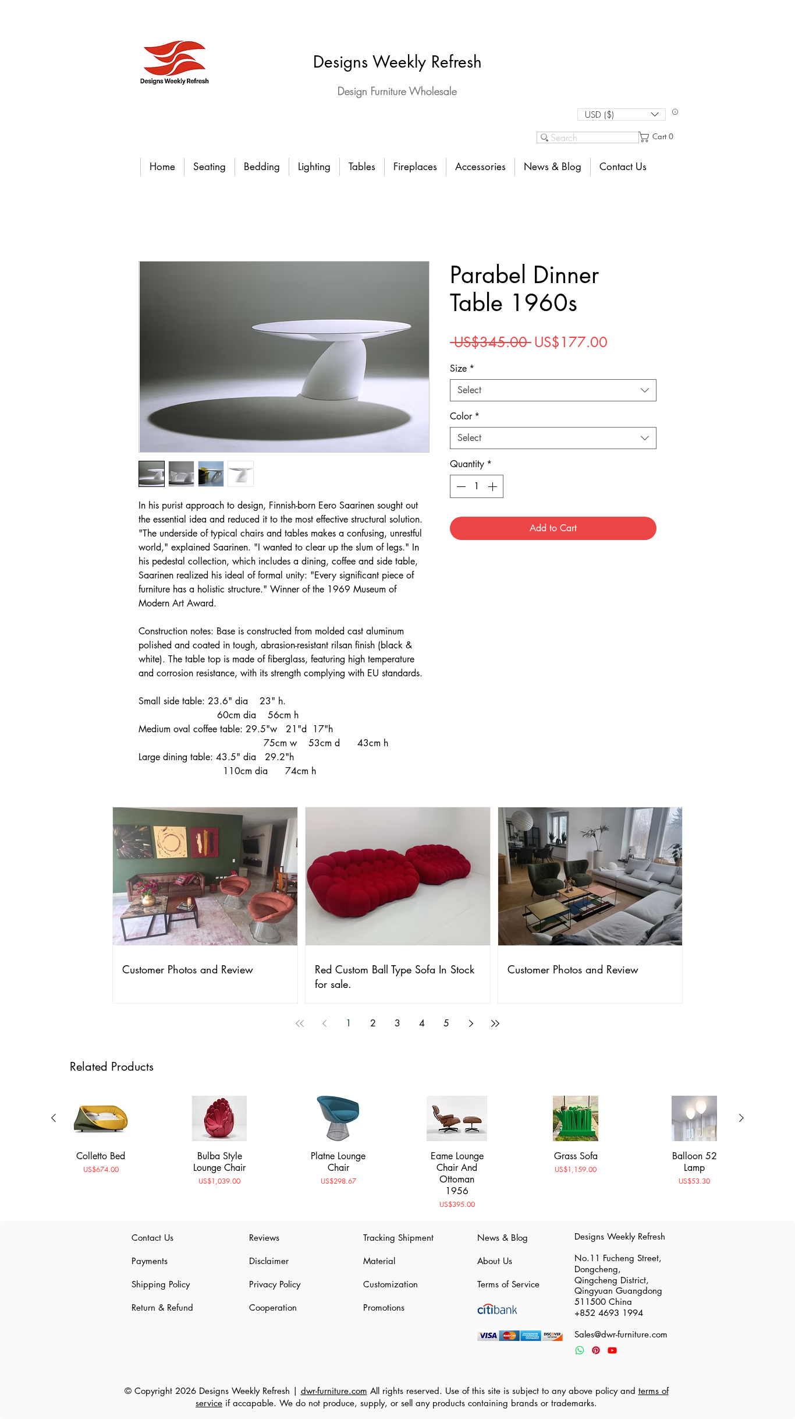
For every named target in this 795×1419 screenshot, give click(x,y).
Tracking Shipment (397, 1237)
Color (465, 416)
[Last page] (495, 1023)
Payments (150, 1260)
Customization (390, 1284)
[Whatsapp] (579, 1350)
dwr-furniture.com (334, 1390)
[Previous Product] (54, 1118)
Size (462, 369)
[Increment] (493, 486)
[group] (397, 1152)
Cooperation (273, 1307)
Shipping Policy (161, 1284)
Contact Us (152, 1237)
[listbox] (621, 114)
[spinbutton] (476, 486)
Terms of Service (508, 1284)
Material (379, 1260)
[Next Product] (741, 1118)
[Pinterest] (596, 1350)
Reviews (264, 1237)
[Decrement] (460, 486)
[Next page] (470, 1023)
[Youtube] (612, 1350)
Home (150, 219)
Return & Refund (162, 1307)
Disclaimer (269, 1260)
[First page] (299, 1023)
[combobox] (553, 390)
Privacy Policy (274, 1284)
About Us (494, 1260)
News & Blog (502, 1237)
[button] (621, 114)
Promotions (383, 1307)
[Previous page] (324, 1023)
